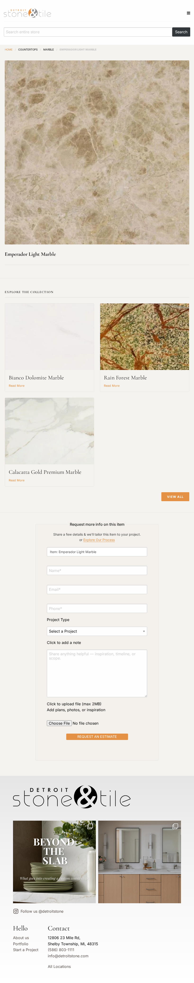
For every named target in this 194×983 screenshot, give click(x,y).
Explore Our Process (99, 540)
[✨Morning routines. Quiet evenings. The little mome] (139, 862)
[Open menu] (188, 13)
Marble (48, 49)
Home (9, 49)
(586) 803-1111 (61, 949)
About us (21, 937)
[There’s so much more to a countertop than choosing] (54, 862)
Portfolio (20, 943)
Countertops (28, 49)
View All (175, 497)
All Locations (59, 966)
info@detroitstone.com (68, 956)
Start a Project (25, 949)
